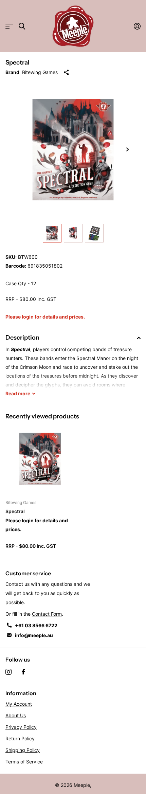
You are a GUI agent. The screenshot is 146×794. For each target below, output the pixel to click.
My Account (18, 704)
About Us (15, 715)
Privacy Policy (21, 727)
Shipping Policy (22, 750)
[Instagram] (8, 672)
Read (17, 393)
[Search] (22, 26)
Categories (9, 26)
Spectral (15, 511)
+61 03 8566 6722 (36, 625)
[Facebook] (23, 671)
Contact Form (47, 614)
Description (22, 337)
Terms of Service (24, 761)
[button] (127, 149)
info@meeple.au (34, 635)
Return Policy (20, 738)
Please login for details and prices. (45, 317)
